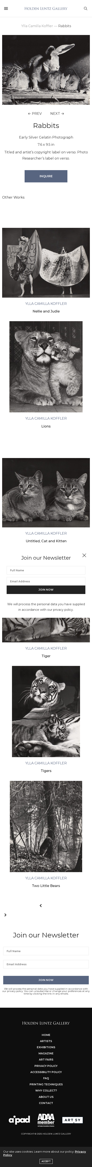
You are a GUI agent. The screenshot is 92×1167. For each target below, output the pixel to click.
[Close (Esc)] (84, 555)
